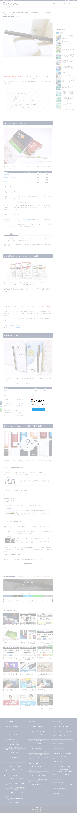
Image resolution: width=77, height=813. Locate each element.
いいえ (38, 412)
